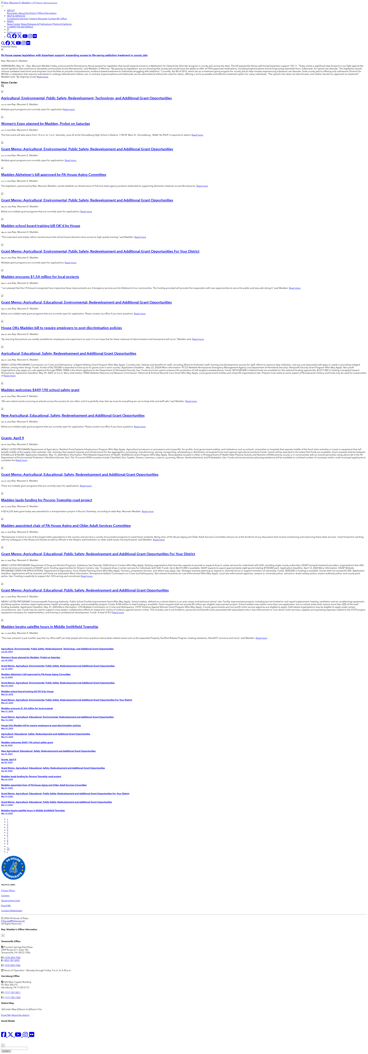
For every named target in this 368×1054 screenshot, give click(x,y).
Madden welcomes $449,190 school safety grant (40, 390)
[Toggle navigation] (2, 6)
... (8, 846)
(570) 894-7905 (13, 957)
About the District (27, 13)
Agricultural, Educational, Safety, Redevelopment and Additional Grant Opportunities (68, 353)
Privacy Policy (8, 890)
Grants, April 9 (12, 438)
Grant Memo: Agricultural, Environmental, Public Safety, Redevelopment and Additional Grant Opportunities (87, 149)
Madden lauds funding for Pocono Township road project (46, 500)
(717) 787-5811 (13, 992)
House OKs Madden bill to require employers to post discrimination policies (61, 328)
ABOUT (11, 10)
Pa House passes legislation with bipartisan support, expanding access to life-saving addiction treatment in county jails (74, 55)
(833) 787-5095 (12, 960)
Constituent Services (17, 18)
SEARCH (6, 1051)
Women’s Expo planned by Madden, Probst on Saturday (45, 123)
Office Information (46, 13)
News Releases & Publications (36, 24)
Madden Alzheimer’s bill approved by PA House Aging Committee (53, 174)
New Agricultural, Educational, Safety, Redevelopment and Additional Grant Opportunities (73, 415)
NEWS (10, 21)
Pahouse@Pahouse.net (13, 921)
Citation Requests (38, 18)
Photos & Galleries (62, 24)
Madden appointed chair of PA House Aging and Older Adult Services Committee (66, 525)
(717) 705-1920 (12, 997)
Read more (42, 76)
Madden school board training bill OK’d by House (40, 226)
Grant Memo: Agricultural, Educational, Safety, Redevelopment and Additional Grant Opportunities (79, 474)
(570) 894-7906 (12, 965)
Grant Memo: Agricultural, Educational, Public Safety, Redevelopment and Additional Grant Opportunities (85, 590)
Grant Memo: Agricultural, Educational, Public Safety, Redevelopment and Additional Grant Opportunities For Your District (98, 554)
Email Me (6, 905)
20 (8, 849)
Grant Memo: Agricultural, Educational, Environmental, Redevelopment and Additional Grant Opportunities (86, 302)
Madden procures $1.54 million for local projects (40, 277)
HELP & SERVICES (16, 16)
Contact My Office (57, 18)
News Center (13, 24)
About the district (20, 1015)
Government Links (10, 900)
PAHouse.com (14, 32)
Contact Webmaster (11, 910)
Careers (5, 895)
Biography (12, 13)
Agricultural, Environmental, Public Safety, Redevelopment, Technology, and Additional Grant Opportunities (86, 98)
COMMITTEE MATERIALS (20, 26)
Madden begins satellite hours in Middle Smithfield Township (49, 627)
